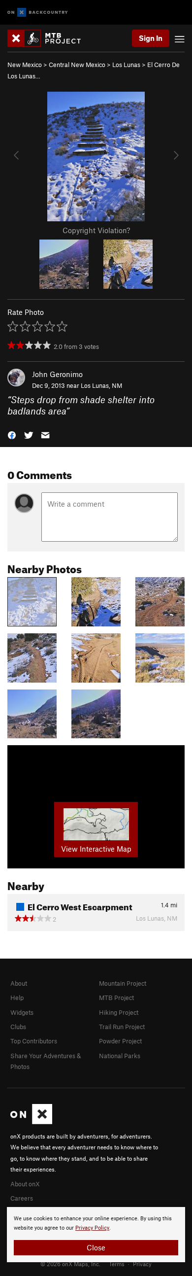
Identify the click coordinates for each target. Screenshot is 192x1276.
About (18, 983)
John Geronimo (57, 374)
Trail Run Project (122, 1027)
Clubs (18, 1027)
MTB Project (116, 997)
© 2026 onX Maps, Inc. (70, 1263)
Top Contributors (33, 1041)
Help (17, 997)
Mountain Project (122, 983)
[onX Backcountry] (37, 12)
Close (96, 1247)
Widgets (21, 1012)
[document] (96, 1234)
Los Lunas (126, 65)
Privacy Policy (92, 1228)
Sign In (150, 38)
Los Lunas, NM (101, 385)
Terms (117, 1263)
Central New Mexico (77, 65)
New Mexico (24, 65)
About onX (25, 1184)
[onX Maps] (31, 1122)
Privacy (142, 1263)
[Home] (49, 38)
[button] (11, 434)
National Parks (119, 1056)
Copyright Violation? (96, 230)
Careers (21, 1198)
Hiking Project (118, 1012)
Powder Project (120, 1041)
